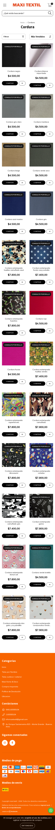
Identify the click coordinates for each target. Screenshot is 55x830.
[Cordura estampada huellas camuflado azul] (22, 282)
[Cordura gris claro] (22, 134)
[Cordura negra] (22, 83)
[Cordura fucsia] (22, 381)
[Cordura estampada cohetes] (49, 485)
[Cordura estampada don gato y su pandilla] (22, 637)
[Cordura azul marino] (22, 231)
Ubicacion (6, 696)
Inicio (22, 22)
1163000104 (11, 714)
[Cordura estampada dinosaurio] (22, 485)
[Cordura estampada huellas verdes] (49, 383)
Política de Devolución (11, 691)
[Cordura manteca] (49, 134)
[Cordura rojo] (49, 331)
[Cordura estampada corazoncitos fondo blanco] (49, 637)
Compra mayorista (10, 686)
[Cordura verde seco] (49, 183)
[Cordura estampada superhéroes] (22, 434)
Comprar (10, 83)
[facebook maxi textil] (12, 743)
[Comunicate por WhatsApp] (51, 810)
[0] (50, 6)
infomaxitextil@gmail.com (17, 719)
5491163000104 (12, 709)
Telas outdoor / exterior (12, 677)
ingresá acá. (45, 805)
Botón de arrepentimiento (11, 808)
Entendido (27, 826)
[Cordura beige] (22, 183)
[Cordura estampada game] (49, 536)
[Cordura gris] (49, 231)
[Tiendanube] (10, 812)
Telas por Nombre (9, 672)
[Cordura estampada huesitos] (22, 333)
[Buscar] (50, 13)
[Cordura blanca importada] (49, 85)
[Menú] (5, 5)
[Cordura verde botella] (49, 584)
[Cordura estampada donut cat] (22, 586)
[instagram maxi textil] (5, 743)
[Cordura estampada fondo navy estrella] (49, 282)
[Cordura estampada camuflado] (49, 434)
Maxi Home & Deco (10, 682)
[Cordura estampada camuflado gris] (22, 536)
